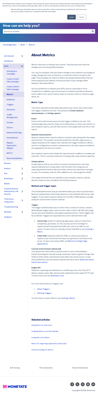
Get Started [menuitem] (9, 56)
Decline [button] (81, 17)
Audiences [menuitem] (11, 99)
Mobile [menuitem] (7, 183)
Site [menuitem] (5, 173)
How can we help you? (21, 25)
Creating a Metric (68, 298)
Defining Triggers (44, 293)
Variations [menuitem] (11, 109)
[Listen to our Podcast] (88, 384)
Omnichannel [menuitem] (12, 137)
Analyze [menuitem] (7, 168)
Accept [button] (71, 17)
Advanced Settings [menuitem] (14, 132)
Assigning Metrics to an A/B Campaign (44, 331)
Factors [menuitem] (10, 127)
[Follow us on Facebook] (72, 384)
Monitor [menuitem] (7, 163)
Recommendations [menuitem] (14, 158)
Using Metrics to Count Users (41, 325)
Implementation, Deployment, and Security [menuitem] (11, 191)
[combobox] (47, 31)
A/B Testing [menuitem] (15, 367)
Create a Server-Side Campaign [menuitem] (13, 87)
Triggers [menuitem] (10, 104)
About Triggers (43, 289)
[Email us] (93, 384)
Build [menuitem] (6, 66)
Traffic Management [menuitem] (12, 115)
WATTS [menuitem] (9, 153)
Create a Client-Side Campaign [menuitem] (13, 80)
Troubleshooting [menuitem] (11, 207)
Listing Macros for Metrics (40, 337)
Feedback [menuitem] (8, 217)
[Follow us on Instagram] (83, 384)
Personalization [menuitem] (46, 367)
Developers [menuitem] (8, 178)
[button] (22, 56)
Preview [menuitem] (10, 122)
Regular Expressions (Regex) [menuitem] (11, 145)
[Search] (93, 31)
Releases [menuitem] (7, 212)
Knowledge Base (9, 44)
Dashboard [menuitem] (8, 61)
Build (22, 44)
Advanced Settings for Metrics (42, 350)
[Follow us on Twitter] (77, 384)
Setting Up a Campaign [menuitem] (12, 72)
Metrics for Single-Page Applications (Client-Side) (48, 343)
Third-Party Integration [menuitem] (9, 200)
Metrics (32, 44)
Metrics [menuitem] (10, 94)
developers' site (57, 275)
